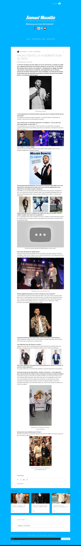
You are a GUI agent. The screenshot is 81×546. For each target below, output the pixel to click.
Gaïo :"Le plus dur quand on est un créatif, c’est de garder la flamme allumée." (40, 506)
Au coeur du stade (22, 42)
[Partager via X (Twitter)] (20, 479)
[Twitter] (42, 28)
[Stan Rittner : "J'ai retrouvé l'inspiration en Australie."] (61, 498)
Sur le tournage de (32, 42)
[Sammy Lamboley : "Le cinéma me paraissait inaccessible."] (20, 498)
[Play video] (40, 234)
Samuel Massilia (40, 17)
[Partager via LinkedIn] (23, 479)
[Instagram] (39, 28)
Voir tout (68, 490)
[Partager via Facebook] (17, 479)
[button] (68, 42)
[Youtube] (45, 28)
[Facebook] (35, 28)
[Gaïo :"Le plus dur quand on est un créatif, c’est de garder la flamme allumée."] (40, 498)
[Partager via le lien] (27, 479)
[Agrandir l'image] (25, 138)
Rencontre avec (41, 42)
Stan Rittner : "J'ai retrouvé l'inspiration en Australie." (60, 506)
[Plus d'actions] (63, 51)
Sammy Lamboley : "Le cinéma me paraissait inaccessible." (18, 506)
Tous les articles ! (14, 42)
